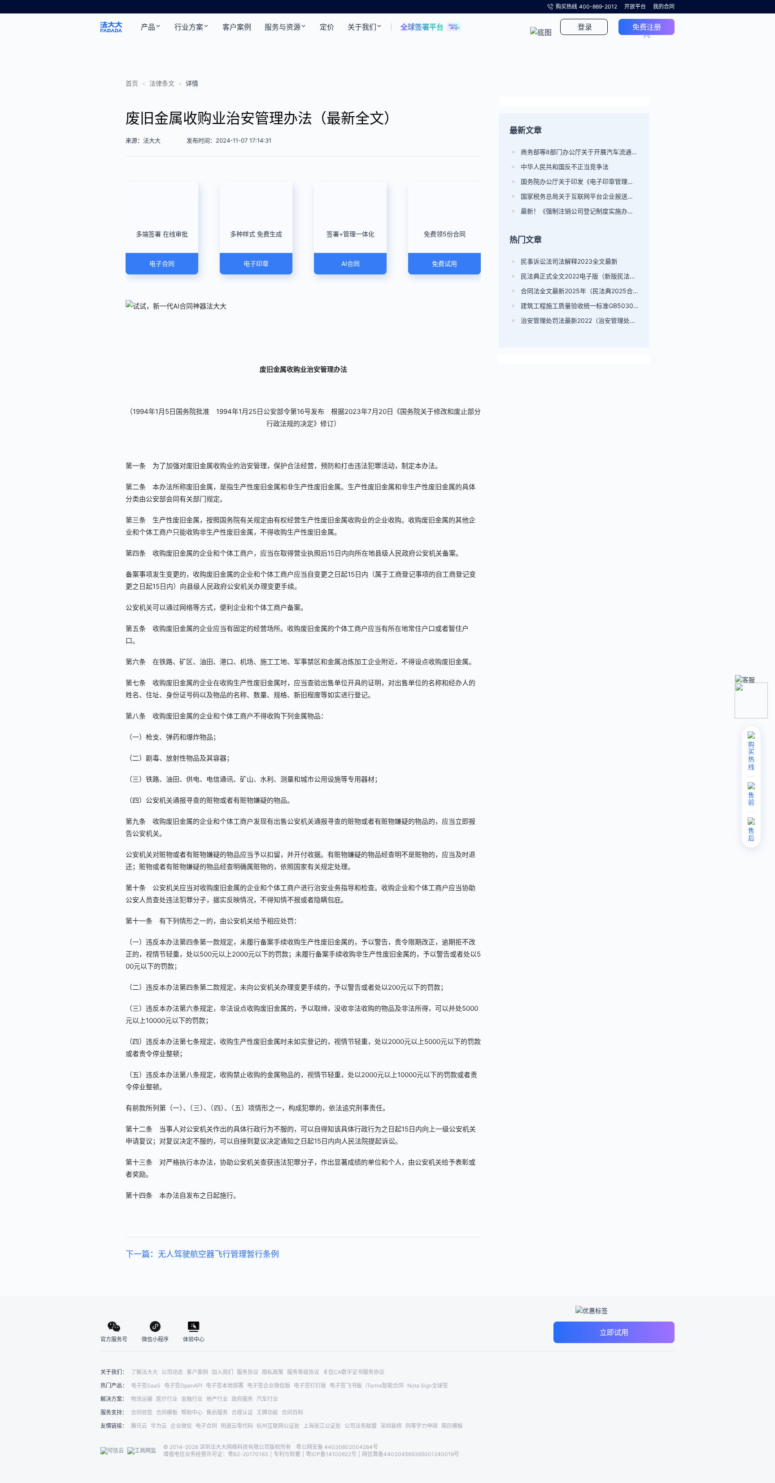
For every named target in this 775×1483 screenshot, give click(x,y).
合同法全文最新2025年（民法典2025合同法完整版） (580, 291)
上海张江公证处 (322, 1425)
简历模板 (452, 1425)
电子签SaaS (146, 1385)
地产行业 (217, 1399)
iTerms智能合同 (385, 1385)
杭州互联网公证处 (278, 1425)
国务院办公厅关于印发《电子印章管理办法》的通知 (580, 181)
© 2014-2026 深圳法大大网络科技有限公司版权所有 (227, 1447)
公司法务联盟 (360, 1425)
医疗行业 (167, 1399)
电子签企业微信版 (268, 1385)
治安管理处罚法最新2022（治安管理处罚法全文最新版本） (580, 320)
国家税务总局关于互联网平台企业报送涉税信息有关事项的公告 (580, 196)
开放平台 (635, 6)
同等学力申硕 (421, 1425)
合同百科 (292, 1412)
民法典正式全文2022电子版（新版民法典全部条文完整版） (580, 276)
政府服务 (242, 1399)
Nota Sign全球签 (427, 1385)
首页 (132, 83)
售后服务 (217, 1412)
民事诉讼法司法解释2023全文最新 (569, 261)
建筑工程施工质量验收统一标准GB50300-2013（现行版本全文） (580, 305)
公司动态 (172, 1372)
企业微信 (181, 1425)
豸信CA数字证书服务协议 (353, 1372)
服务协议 (247, 1372)
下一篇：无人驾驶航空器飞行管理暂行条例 (202, 1254)
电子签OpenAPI (183, 1385)
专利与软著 (287, 1454)
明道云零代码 (237, 1425)
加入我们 (222, 1372)
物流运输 (141, 1399)
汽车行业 (267, 1399)
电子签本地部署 (225, 1385)
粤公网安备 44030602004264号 (337, 1447)
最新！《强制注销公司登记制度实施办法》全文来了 (580, 211)
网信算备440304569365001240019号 (410, 1454)
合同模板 (167, 1412)
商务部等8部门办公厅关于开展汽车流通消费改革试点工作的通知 (580, 152)
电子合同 (206, 1425)
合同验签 (141, 1412)
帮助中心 (192, 1412)
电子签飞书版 (346, 1385)
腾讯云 (139, 1425)
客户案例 (197, 1372)
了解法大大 (144, 1372)
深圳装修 (391, 1425)
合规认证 (242, 1412)
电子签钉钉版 (310, 1385)
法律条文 (161, 83)
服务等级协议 (303, 1372)
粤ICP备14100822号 (331, 1454)
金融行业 (192, 1399)
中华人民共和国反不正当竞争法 (565, 166)
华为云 (159, 1425)
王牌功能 (267, 1412)
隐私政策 (272, 1372)
